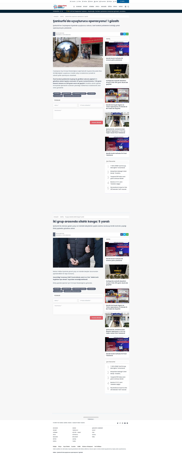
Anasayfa (56, 16)
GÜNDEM (91, 6)
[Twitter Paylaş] (124, 34)
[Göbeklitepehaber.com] (60, 6)
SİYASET (85, 6)
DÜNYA (115, 6)
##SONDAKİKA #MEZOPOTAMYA (72, 96)
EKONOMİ (78, 6)
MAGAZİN (103, 6)
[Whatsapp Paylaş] (127, 34)
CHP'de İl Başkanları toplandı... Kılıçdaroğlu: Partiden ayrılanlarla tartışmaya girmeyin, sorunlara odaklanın (92, 11)
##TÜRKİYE (57, 93)
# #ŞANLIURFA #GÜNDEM (79, 93)
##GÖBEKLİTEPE (66, 93)
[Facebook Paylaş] (121, 34)
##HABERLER (91, 93)
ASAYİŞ (61, 16)
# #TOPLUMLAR (58, 96)
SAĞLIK (121, 6)
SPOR (97, 6)
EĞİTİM (110, 6)
